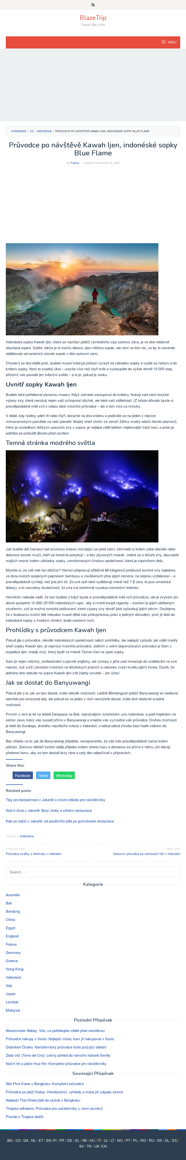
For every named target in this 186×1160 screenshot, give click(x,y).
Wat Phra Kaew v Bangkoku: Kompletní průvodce (45, 1083)
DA (25, 1140)
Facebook (23, 775)
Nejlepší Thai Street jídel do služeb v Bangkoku (43, 1100)
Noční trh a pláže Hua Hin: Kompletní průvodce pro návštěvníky (56, 1063)
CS (18, 1140)
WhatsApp (64, 775)
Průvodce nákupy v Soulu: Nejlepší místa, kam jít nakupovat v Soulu (60, 1038)
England (12, 935)
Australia (13, 894)
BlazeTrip (93, 18)
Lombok (12, 1001)
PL (135, 1140)
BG (10, 1140)
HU (92, 1140)
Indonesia (27, 836)
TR (89, 1146)
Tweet (43, 775)
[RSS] (93, 5)
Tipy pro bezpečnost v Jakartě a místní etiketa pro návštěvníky (55, 799)
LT (112, 1140)
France (11, 944)
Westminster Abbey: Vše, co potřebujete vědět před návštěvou (55, 1030)
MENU (172, 42)
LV (106, 1140)
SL (167, 1140)
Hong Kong (14, 968)
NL (33, 1140)
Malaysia (13, 1010)
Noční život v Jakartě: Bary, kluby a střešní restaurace (49, 810)
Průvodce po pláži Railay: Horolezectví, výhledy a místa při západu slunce (64, 1091)
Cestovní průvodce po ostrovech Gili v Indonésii (146, 851)
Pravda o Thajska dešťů (24, 1116)
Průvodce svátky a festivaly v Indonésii (33, 851)
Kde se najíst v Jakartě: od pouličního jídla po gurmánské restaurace (60, 820)
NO (120, 1140)
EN (48, 1140)
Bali (9, 902)
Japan (11, 993)
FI (54, 1140)
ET (41, 1140)
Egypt (10, 927)
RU (151, 1140)
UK (97, 1146)
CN (104, 1146)
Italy (9, 985)
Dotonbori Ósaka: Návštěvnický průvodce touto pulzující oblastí (56, 1046)
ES (174, 1140)
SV (81, 1146)
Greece (12, 960)
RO (143, 1140)
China (10, 919)
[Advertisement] (93, 85)
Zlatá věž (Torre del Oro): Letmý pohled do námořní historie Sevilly (58, 1055)
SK (159, 1140)
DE (69, 1140)
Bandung (13, 911)
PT (128, 1140)
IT (99, 1140)
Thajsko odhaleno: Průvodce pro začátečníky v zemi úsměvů (54, 1108)
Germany (13, 952)
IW (84, 1140)
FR (61, 1140)
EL (77, 1140)
